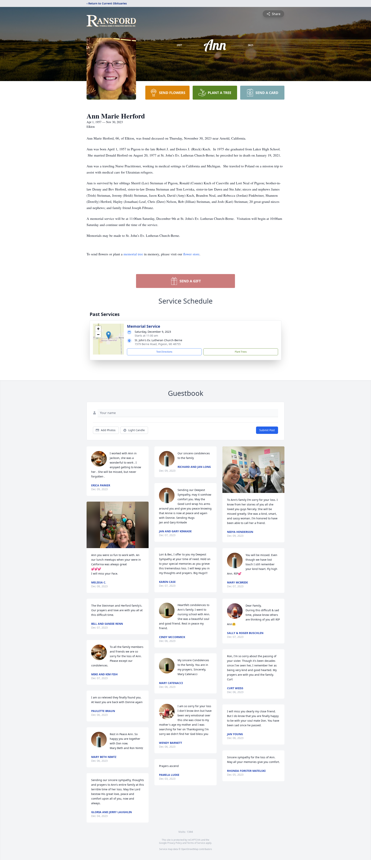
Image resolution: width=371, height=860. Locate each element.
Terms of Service (196, 843)
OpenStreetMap (189, 849)
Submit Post (267, 430)
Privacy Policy (174, 843)
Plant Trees (241, 351)
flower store (191, 254)
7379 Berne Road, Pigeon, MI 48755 (158, 344)
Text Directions (164, 351)
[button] (108, 335)
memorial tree (133, 254)
